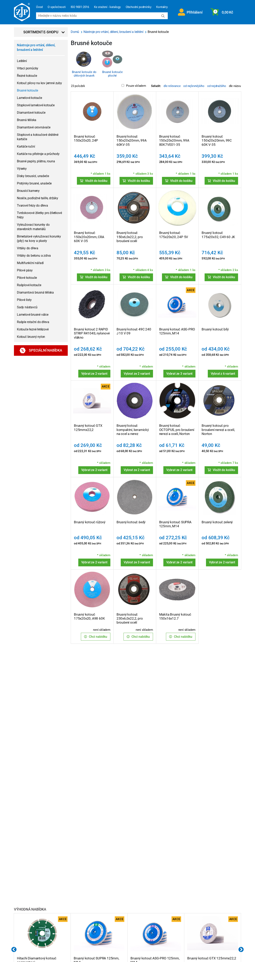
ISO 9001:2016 (80, 7)
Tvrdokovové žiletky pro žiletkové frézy (39, 215)
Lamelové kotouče (29, 98)
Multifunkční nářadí (30, 263)
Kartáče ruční (26, 146)
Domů (75, 32)
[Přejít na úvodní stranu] (22, 12)
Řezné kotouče (27, 76)
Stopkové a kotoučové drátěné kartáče (37, 137)
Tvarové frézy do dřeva (32, 205)
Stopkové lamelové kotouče (36, 105)
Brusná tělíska (26, 120)
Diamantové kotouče (31, 112)
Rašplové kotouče (29, 285)
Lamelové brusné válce (32, 314)
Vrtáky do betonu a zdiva (34, 255)
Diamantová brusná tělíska (35, 292)
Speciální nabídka (45, 350)
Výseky (22, 169)
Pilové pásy (25, 270)
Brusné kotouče (27, 90)
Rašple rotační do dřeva (33, 322)
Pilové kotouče (27, 278)
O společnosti (57, 7)
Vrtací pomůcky (27, 68)
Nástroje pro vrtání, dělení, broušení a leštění (36, 47)
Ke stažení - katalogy (107, 7)
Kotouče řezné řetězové (33, 329)
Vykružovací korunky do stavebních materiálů (33, 227)
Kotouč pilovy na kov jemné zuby (39, 83)
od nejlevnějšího (193, 86)
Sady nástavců (27, 307)
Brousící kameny (28, 191)
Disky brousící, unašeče (33, 176)
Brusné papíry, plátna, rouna (36, 161)
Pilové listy (24, 300)
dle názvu (235, 86)
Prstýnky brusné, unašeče (34, 183)
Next (241, 950)
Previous (14, 950)
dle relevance (172, 86)
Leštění (22, 61)
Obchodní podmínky (138, 7)
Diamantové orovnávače (33, 127)
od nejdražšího (216, 86)
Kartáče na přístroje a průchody (38, 154)
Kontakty (162, 7)
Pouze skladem (136, 86)
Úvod (39, 7)
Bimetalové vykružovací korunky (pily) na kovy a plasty (39, 239)
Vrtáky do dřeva (27, 248)
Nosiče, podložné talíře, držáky (37, 198)
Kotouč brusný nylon (31, 337)
